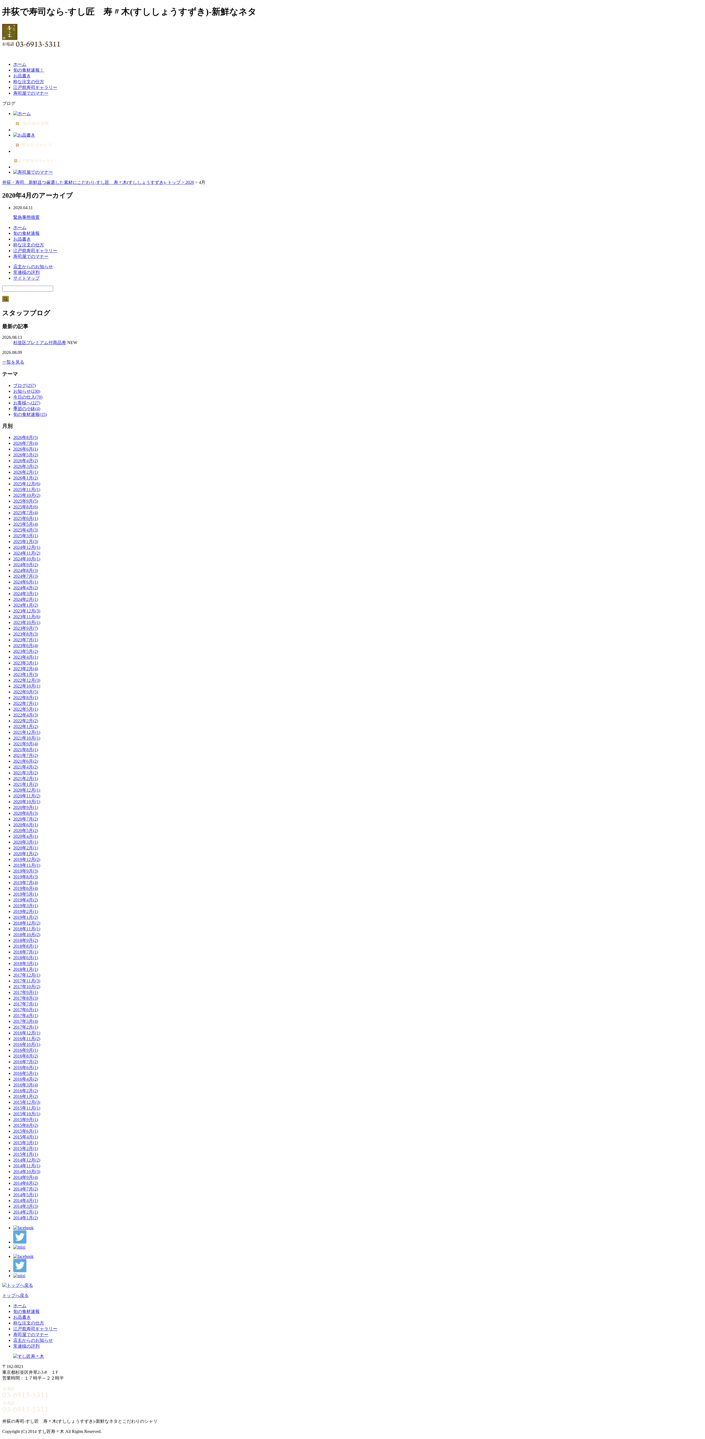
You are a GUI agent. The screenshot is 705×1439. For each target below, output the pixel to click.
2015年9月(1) (25, 1119)
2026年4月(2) (25, 460)
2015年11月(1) (26, 1108)
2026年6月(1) (25, 449)
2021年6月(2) (25, 761)
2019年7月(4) (25, 882)
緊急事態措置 (26, 217)
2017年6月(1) (25, 1009)
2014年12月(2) (26, 1160)
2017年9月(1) (25, 992)
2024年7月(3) (25, 576)
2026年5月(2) (25, 455)
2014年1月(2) (25, 1217)
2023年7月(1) (25, 639)
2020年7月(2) (25, 819)
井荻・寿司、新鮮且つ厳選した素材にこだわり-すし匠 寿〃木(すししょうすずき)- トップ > (93, 182)
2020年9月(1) (25, 807)
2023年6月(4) (25, 645)
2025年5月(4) (25, 524)
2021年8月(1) (25, 749)
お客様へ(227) (26, 402)
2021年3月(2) (25, 772)
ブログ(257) (24, 385)
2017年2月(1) (25, 1027)
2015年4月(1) (25, 1137)
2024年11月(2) (26, 553)
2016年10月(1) (26, 1044)
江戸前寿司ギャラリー (35, 87)
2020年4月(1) (25, 836)
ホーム (19, 64)
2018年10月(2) (26, 934)
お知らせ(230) (26, 391)
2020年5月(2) (25, 830)
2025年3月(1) (25, 535)
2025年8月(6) (25, 507)
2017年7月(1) (25, 1004)
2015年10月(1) (26, 1113)
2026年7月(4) (25, 443)
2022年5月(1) (25, 709)
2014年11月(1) (26, 1165)
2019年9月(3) (25, 871)
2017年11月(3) (26, 981)
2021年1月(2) (25, 784)
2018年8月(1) (25, 946)
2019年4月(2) (25, 900)
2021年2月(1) (25, 778)
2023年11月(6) (26, 616)
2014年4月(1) (25, 1200)
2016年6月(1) (25, 1067)
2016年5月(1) (25, 1073)
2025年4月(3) (25, 530)
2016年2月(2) (25, 1090)
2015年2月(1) (25, 1148)
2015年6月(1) (25, 1131)
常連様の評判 (26, 272)
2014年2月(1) (25, 1212)
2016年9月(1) (25, 1050)
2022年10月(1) (26, 686)
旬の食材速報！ (28, 70)
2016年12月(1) (26, 1033)
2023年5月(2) (25, 651)
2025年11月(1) (26, 489)
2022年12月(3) (26, 680)
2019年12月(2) (26, 859)
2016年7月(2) (25, 1061)
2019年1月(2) (25, 917)
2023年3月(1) (25, 663)
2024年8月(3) (25, 570)
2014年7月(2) (25, 1189)
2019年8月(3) (25, 876)
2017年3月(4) (25, 1021)
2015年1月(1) (25, 1154)
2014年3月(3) (25, 1206)
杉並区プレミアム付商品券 (39, 342)
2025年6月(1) (25, 518)
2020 (189, 182)
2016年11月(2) (26, 1038)
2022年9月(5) (25, 691)
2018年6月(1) (25, 957)
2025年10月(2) (26, 495)
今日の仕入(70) (27, 397)
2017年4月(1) (25, 1015)
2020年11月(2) (26, 796)
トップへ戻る (15, 1295)
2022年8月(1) (25, 697)
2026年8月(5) (25, 437)
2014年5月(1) (25, 1194)
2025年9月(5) (25, 501)
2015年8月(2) (25, 1125)
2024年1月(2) (25, 605)
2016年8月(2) (25, 1056)
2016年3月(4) (25, 1085)
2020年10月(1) (26, 801)
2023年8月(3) (25, 634)
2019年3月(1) (25, 905)
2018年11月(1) (26, 928)
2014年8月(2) (25, 1183)
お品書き (22, 75)
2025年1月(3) (25, 541)
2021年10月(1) (26, 738)
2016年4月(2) (25, 1079)
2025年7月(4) (25, 512)
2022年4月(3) (25, 715)
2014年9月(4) (25, 1177)
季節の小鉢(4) (26, 408)
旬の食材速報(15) (30, 414)
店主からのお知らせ (33, 266)
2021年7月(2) (25, 755)
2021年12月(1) (26, 732)
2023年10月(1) (26, 622)
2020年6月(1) (25, 824)
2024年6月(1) (25, 582)
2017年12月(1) (26, 975)
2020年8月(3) (25, 813)
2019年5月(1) (25, 894)
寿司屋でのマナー (30, 93)
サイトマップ (26, 278)
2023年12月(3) (26, 611)
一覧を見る (13, 362)
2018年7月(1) (25, 952)
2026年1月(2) (25, 478)
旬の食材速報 (26, 233)
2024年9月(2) (25, 564)
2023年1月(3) (25, 674)
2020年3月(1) (25, 842)
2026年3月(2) (25, 466)
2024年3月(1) (25, 593)
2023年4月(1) (25, 657)
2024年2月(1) (25, 599)
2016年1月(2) (25, 1096)
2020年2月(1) (25, 848)
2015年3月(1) (25, 1142)
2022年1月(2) (25, 726)
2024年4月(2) (25, 587)
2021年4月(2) (25, 767)
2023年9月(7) (25, 628)
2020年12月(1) (26, 790)
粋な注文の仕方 (28, 81)
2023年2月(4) (25, 668)
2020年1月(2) (25, 853)
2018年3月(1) (25, 963)
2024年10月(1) (26, 559)
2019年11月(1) (26, 865)
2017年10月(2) (26, 986)
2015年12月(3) (26, 1102)
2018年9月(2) (25, 940)
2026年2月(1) (25, 472)
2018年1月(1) (25, 969)
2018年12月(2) (26, 923)
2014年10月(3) (26, 1171)
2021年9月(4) (25, 744)
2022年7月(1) (25, 703)
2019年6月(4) (25, 888)
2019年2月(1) (25, 911)
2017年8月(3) (25, 998)
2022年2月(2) (25, 720)
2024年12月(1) (26, 547)
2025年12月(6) (26, 483)
